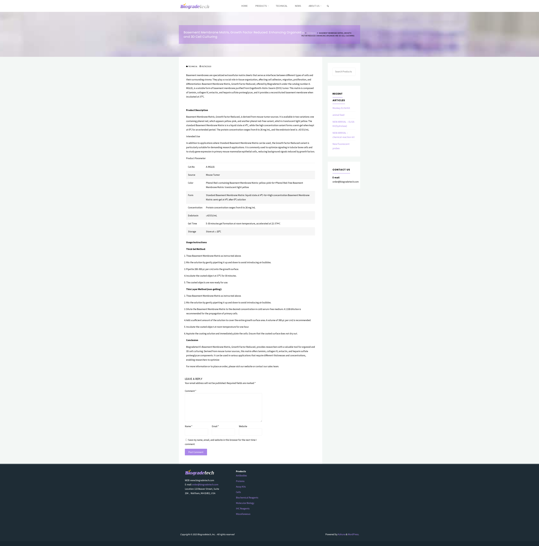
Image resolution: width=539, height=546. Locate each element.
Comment (190, 390)
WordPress (353, 534)
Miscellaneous (243, 514)
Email (215, 426)
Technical (311, 33)
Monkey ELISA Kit (341, 108)
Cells (238, 492)
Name (188, 426)
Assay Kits (241, 486)
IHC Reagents (243, 508)
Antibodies (241, 475)
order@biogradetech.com (205, 484)
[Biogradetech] (195, 5)
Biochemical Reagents (247, 497)
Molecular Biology (245, 503)
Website (243, 426)
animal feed (338, 114)
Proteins (240, 481)
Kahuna (341, 534)
